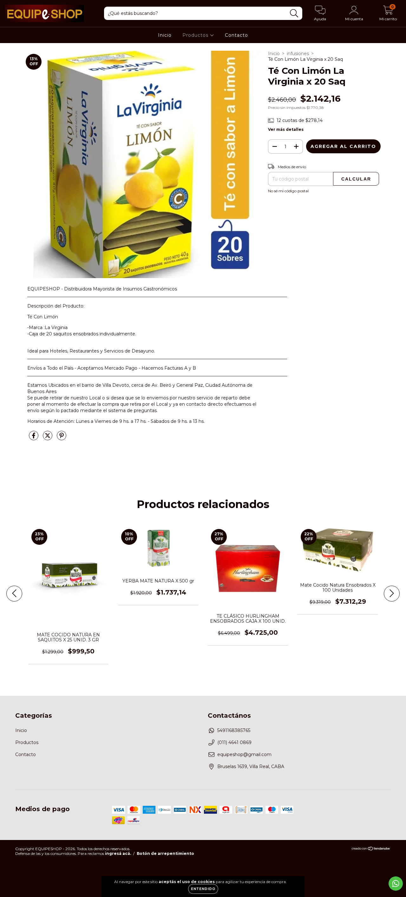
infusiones (298, 53)
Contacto (236, 35)
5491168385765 (233, 730)
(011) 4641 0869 (234, 742)
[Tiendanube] (371, 849)
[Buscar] (294, 13)
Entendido (203, 889)
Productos (196, 35)
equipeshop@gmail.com (244, 754)
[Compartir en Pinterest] (61, 438)
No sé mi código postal (288, 190)
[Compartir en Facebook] (34, 438)
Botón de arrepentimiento (165, 853)
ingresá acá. (118, 853)
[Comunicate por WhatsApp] (396, 883)
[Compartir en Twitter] (48, 438)
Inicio (165, 35)
